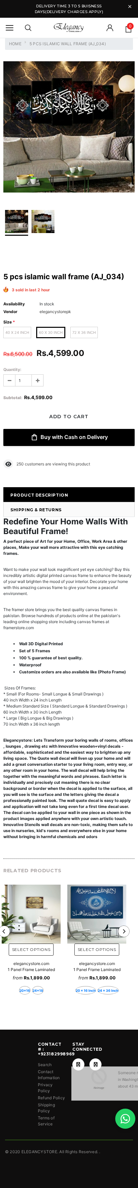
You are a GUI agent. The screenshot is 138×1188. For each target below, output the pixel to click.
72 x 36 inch (84, 332)
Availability (14, 303)
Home (15, 43)
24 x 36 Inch (108, 990)
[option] (69, 127)
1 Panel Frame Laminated (31, 969)
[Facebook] (78, 1064)
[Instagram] (95, 1064)
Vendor (10, 311)
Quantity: (12, 369)
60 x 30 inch (51, 332)
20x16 (24, 990)
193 (19, 463)
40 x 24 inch (17, 332)
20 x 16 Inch (85, 990)
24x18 (37, 990)
